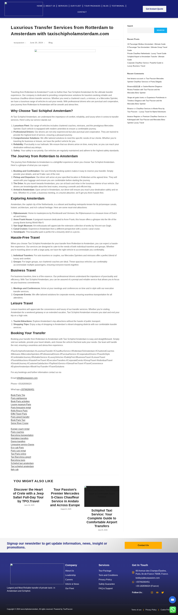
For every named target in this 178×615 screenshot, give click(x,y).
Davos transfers (18, 441)
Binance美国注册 (133, 86)
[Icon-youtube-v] (168, 592)
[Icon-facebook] (146, 592)
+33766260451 (27, 389)
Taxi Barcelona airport (21, 457)
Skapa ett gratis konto (135, 98)
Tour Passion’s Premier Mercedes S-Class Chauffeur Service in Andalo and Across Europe (65, 497)
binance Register (133, 116)
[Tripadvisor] (157, 592)
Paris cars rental (18, 451)
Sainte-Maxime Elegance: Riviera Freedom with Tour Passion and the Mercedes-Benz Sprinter (144, 90)
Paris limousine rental (21, 408)
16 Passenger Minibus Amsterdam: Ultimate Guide (146, 44)
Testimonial (118, 6)
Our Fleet (75, 6)
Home (40, 6)
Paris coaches (17, 432)
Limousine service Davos (22, 444)
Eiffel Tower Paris (19, 414)
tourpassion (19, 43)
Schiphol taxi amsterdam (22, 463)
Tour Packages (92, 6)
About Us (50, 6)
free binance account (135, 79)
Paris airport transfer (20, 417)
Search (130, 26)
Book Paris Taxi (18, 420)
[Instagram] (152, 592)
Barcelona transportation (22, 435)
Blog (106, 6)
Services (63, 6)
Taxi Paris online (18, 454)
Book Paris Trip (18, 395)
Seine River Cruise (19, 423)
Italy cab (15, 469)
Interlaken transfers (19, 438)
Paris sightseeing (19, 398)
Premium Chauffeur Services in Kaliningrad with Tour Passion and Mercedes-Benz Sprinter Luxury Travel (146, 120)
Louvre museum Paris (21, 404)
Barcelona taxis (18, 460)
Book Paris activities (20, 401)
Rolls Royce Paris (19, 411)
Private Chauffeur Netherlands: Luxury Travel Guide (146, 53)
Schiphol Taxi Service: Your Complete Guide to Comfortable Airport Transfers (102, 518)
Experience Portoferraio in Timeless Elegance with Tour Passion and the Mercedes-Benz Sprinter (146, 101)
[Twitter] (162, 592)
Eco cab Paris (17, 448)
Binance (130, 109)
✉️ (172, 599)
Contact (82, 12)
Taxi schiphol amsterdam (22, 466)
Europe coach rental (20, 429)
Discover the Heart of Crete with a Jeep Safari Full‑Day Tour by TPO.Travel (28, 495)
